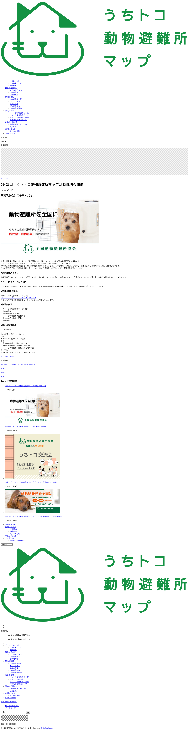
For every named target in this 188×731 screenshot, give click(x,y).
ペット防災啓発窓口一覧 (19, 113)
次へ (2, 376)
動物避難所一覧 (16, 99)
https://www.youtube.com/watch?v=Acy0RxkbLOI (18, 298)
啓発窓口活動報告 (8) (18, 540)
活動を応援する (11, 122)
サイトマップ (10, 708)
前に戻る (4, 178)
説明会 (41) (14, 531)
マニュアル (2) (10, 536)
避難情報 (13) (10, 524)
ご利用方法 (14, 95)
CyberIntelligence (47, 728)
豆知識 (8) (13, 529)
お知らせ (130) (10, 527)
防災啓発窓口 (10, 111)
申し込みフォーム (8, 356)
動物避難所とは (16, 92)
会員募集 (13, 127)
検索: (3, 712)
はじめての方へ (11, 88)
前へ (2, 368)
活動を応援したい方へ (18, 124)
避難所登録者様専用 (9, 702)
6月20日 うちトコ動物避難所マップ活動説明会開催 (25, 426)
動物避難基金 (15, 106)
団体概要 (13, 85)
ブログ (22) (9, 538)
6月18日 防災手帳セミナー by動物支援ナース (19, 364)
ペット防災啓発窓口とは (19, 115)
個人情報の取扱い (12, 706)
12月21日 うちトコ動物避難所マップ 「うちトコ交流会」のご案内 (31, 482)
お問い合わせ (10, 129)
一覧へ (3, 372)
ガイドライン (15, 101)
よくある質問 (15, 131)
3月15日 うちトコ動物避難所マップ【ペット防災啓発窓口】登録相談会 (33, 516)
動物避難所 (9, 97)
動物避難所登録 (16, 108)
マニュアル (14, 104)
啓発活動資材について (18, 120)
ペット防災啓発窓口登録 (19, 117)
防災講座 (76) (15, 534)
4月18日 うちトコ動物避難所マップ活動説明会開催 (25, 386)
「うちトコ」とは (12, 81)
